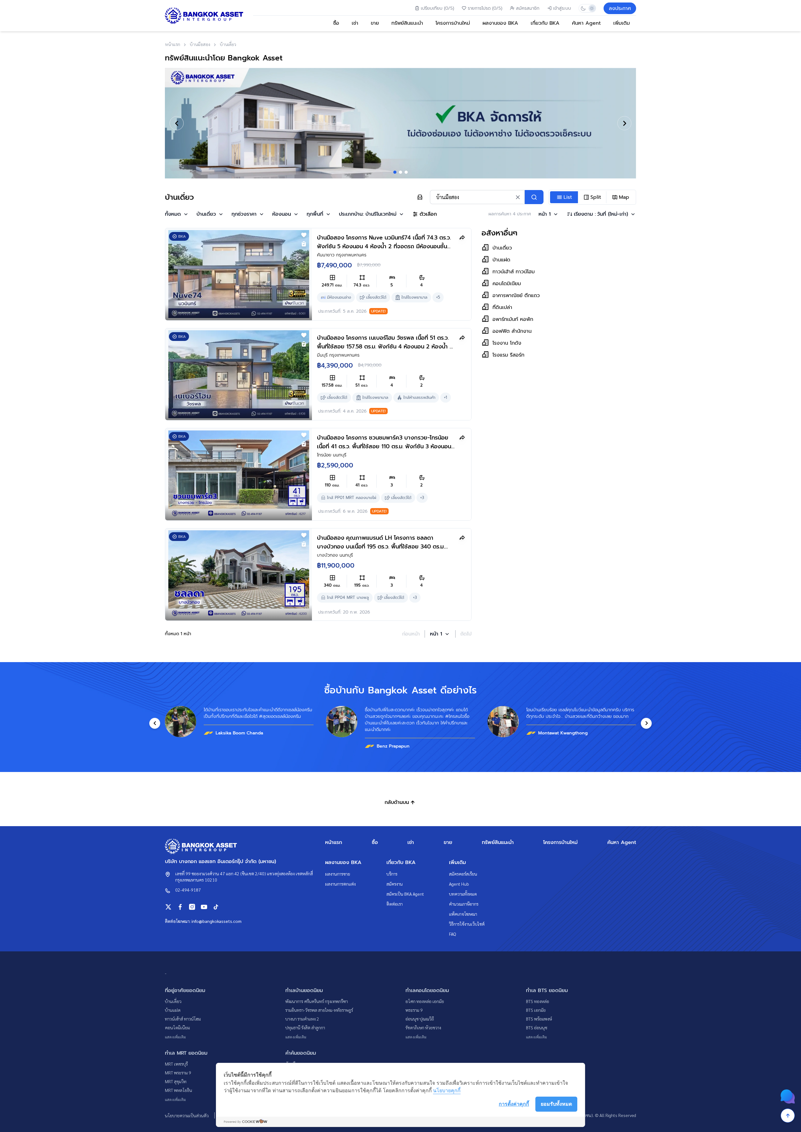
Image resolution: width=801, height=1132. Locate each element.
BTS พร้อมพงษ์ (539, 1018)
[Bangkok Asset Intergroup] (204, 16)
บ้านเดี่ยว (173, 1001)
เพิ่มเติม (621, 23)
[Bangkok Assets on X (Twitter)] (168, 906)
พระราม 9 (414, 1010)
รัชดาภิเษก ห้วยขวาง (423, 1027)
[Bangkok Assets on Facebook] (180, 906)
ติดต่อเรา (394, 904)
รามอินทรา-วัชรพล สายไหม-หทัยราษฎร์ (319, 1010)
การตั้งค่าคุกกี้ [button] (514, 1104)
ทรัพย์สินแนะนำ (407, 23)
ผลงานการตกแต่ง (340, 884)
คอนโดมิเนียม (177, 1027)
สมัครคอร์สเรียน (463, 874)
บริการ (391, 874)
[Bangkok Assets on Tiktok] (215, 906)
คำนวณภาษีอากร (463, 904)
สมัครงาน (394, 884)
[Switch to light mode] (591, 8)
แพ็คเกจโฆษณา (463, 914)
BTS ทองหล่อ (537, 1001)
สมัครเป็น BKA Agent (405, 894)
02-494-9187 (188, 890)
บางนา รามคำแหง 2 (302, 1018)
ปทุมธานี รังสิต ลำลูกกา (305, 1027)
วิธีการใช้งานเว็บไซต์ (467, 924)
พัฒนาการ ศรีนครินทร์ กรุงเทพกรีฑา (316, 1001)
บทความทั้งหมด (463, 894)
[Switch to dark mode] (583, 8)
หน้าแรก (333, 842)
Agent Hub (459, 884)
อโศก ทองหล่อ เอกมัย (425, 1001)
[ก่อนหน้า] (177, 123)
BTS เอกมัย (536, 1010)
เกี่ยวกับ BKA (545, 23)
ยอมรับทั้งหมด (556, 1104)
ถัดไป (466, 634)
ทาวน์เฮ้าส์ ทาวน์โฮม (183, 1018)
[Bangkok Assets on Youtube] (204, 906)
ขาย (375, 23)
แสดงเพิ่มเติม (175, 1036)
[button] (177, 214)
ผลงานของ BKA (500, 23)
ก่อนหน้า (411, 634)
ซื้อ (336, 23)
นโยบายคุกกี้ (447, 1090)
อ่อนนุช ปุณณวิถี (420, 1018)
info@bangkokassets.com (216, 921)
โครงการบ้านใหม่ (453, 23)
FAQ (452, 934)
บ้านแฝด (173, 1010)
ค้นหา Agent (586, 23)
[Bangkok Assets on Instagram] (192, 906)
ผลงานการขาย (337, 874)
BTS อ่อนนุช (536, 1027)
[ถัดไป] (624, 123)
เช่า (355, 23)
